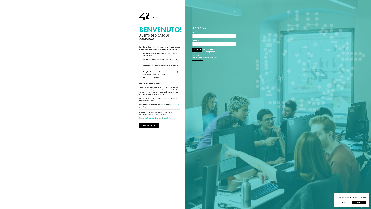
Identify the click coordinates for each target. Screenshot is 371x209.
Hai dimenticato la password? (201, 53)
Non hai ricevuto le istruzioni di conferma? (205, 58)
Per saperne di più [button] (360, 197)
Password (195, 40)
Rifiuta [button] (344, 202)
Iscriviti (210, 50)
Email (194, 32)
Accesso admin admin (199, 55)
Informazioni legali (197, 60)
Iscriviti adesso (149, 126)
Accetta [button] (359, 202)
